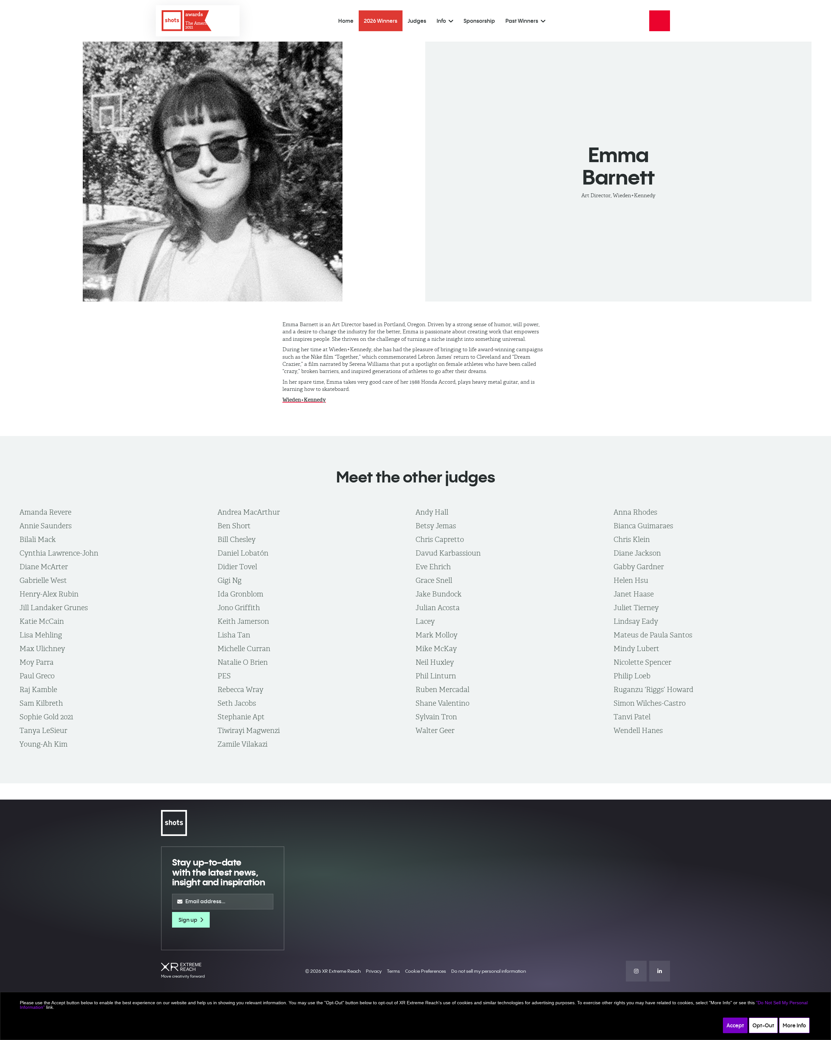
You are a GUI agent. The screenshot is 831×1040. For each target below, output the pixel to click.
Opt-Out (763, 1025)
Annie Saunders (45, 525)
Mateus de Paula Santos (653, 635)
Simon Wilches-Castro (650, 703)
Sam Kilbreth (41, 703)
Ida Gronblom (240, 594)
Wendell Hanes (638, 730)
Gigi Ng (229, 580)
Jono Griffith (238, 607)
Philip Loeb (632, 676)
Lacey (425, 621)
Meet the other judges (415, 477)
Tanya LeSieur (43, 730)
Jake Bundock (439, 594)
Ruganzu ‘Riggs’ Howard (653, 689)
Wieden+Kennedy (304, 400)
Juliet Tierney (636, 607)
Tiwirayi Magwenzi (248, 730)
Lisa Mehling (40, 635)
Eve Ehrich (433, 566)
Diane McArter (43, 566)
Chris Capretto (440, 539)
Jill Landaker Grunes (53, 607)
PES (224, 676)
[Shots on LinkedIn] (659, 971)
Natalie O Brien (242, 662)
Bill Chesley (236, 539)
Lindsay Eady (636, 621)
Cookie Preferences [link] (425, 971)
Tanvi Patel (632, 717)
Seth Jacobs (236, 703)
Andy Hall (432, 512)
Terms (393, 971)
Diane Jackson (637, 553)
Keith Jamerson (243, 621)
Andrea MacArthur (248, 512)
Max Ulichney (42, 648)
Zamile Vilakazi (242, 744)
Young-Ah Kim (43, 744)
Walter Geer (435, 730)
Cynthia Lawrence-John (58, 553)
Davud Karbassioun (448, 553)
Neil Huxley (435, 662)
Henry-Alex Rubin (49, 594)
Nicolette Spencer (642, 662)
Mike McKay (436, 648)
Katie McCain (41, 621)
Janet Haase (634, 594)
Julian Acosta (438, 607)
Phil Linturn (436, 676)
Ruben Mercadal (442, 689)
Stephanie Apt (241, 717)
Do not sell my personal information (488, 971)
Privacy (374, 971)
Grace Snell (434, 580)
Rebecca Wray (240, 689)
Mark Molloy (436, 635)
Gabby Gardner (639, 566)
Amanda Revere (45, 512)
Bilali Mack (37, 539)
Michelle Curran (243, 648)
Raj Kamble (38, 689)
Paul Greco (37, 676)
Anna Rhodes (635, 512)
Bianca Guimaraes (643, 525)
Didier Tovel (237, 566)
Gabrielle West (43, 580)
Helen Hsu (631, 580)
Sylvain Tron (436, 717)
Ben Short (234, 525)
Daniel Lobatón (242, 553)
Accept (735, 1025)
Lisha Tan (233, 635)
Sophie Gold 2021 (46, 717)
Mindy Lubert (636, 648)
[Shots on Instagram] (636, 971)
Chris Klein (632, 539)
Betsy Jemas (436, 525)
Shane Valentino (442, 703)
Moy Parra (36, 662)
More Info (794, 1025)
